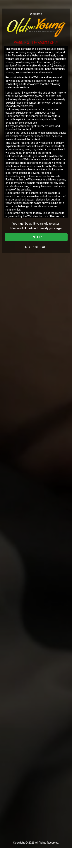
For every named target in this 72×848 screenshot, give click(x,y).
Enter (36, 237)
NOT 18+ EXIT (36, 247)
